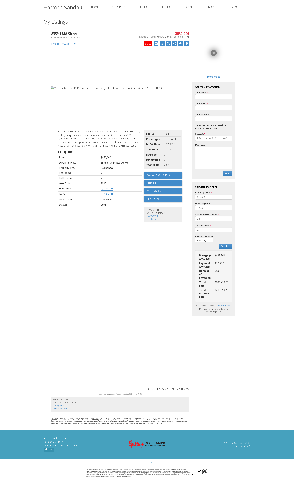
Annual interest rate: (206, 214)
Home (94, 7)
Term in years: (202, 225)
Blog (211, 7)
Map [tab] (74, 44)
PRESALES (189, 7)
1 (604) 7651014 (151, 216)
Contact (233, 7)
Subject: (199, 133)
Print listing (153, 199)
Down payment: (203, 203)
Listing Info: (65, 152)
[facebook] (46, 450)
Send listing (153, 183)
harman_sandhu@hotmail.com (60, 445)
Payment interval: (204, 236)
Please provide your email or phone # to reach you (210, 127)
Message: (200, 144)
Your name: (201, 92)
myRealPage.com (225, 305)
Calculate (225, 246)
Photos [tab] (65, 44)
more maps (213, 76)
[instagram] (51, 450)
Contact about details (158, 175)
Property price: (203, 192)
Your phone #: (202, 114)
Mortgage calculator (164, 191)
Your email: (201, 103)
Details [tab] (55, 44)
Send (227, 173)
